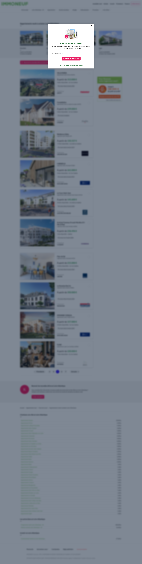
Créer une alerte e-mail (72, 58)
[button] (91, 25)
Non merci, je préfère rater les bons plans (71, 65)
